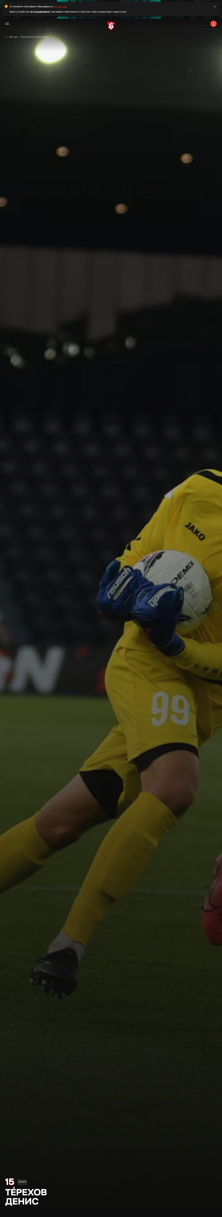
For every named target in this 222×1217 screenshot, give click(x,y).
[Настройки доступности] (213, 23)
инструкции (59, 6)
